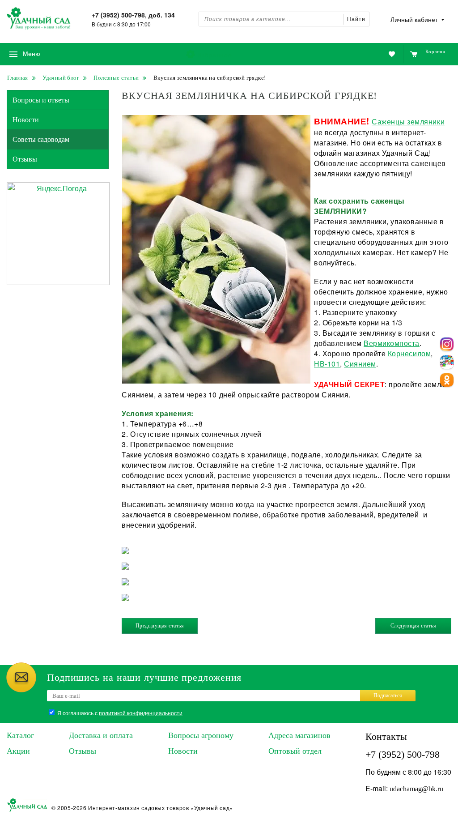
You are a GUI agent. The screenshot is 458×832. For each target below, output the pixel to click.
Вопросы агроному (200, 735)
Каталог (20, 735)
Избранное (214, 54)
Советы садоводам (41, 139)
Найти (356, 19)
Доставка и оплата (101, 735)
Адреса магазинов (299, 735)
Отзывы (25, 159)
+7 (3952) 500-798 (402, 754)
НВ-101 (327, 363)
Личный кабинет (414, 20)
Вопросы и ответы (41, 100)
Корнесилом (409, 353)
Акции (18, 751)
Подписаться (387, 695)
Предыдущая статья (160, 626)
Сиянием (360, 363)
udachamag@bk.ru (416, 789)
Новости (26, 120)
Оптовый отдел (295, 751)
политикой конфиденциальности (140, 713)
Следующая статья (413, 626)
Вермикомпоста (392, 343)
